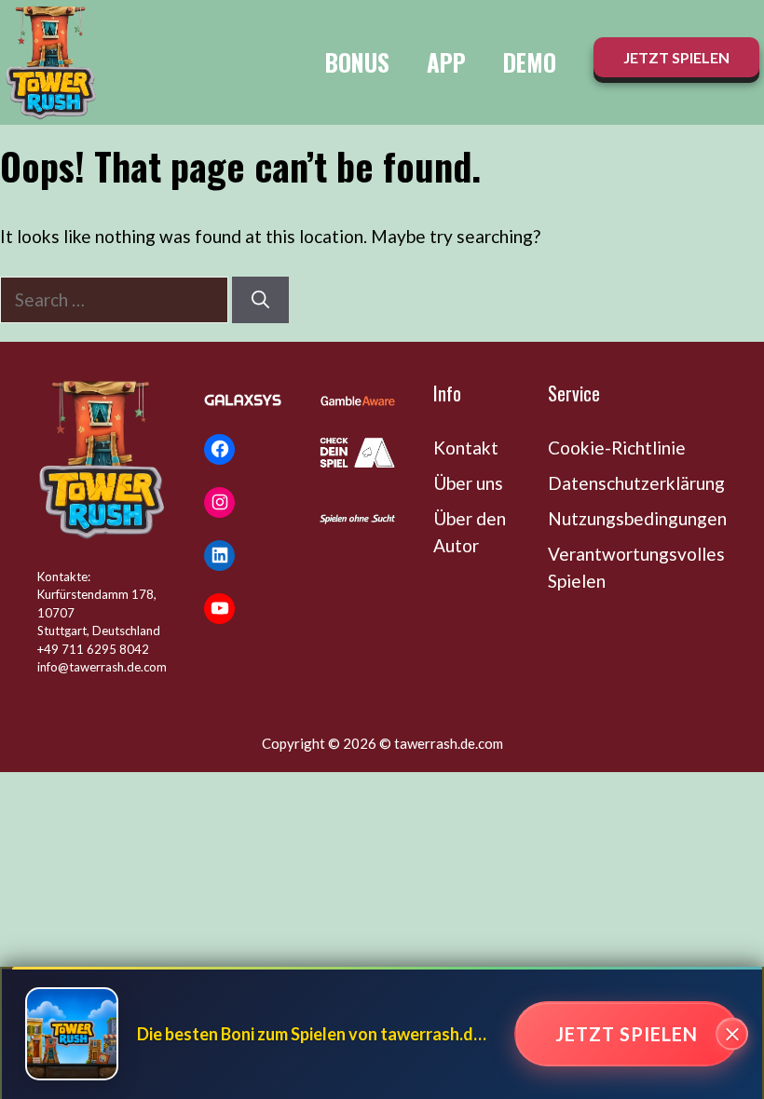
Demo (529, 62)
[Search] (260, 300)
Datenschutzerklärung (636, 483)
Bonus (357, 62)
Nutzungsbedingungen (637, 518)
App (446, 62)
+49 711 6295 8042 (93, 649)
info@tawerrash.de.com (102, 666)
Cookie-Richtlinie (617, 447)
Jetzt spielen (626, 1034)
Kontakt (465, 447)
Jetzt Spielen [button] (676, 57)
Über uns (468, 483)
